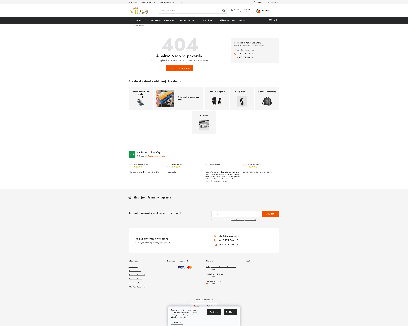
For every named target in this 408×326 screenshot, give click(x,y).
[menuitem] (138, 20)
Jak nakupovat (133, 2)
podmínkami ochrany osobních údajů (243, 220)
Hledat (224, 11)
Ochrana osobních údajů (167, 2)
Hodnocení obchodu (135, 279)
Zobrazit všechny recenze (158, 156)
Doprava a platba (134, 283)
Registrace (274, 2)
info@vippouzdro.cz (245, 50)
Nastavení (177, 322)
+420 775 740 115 (242, 10)
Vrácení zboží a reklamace (137, 287)
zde (184, 317)
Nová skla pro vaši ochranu (215, 274)
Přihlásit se (271, 214)
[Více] (273, 20)
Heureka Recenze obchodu (204, 300)
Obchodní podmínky (148, 2)
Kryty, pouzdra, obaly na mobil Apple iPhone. (221, 267)
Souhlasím (230, 312)
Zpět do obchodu (181, 68)
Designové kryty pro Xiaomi (215, 281)
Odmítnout (213, 312)
